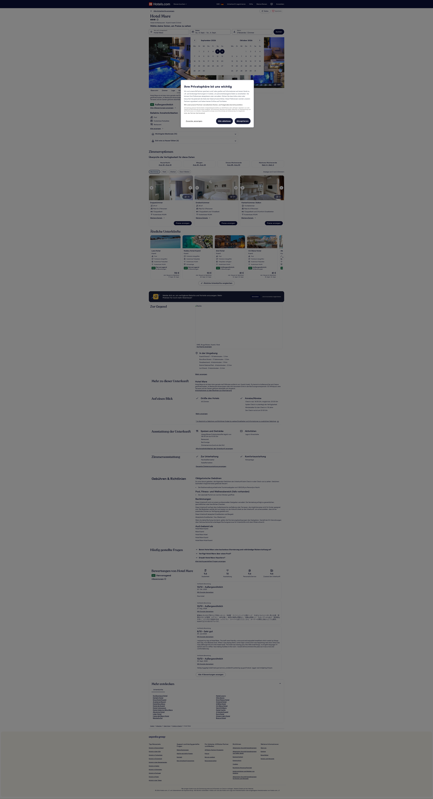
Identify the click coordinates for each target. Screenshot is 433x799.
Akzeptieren (243, 121)
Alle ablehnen (224, 121)
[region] (217, 104)
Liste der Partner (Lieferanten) (194, 113)
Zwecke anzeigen (194, 121)
